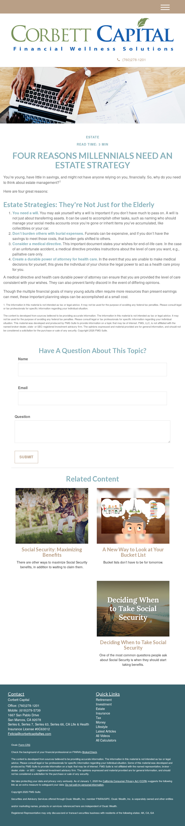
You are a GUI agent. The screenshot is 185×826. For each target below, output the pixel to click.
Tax (98, 717)
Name (23, 358)
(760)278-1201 (134, 59)
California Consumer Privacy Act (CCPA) (125, 781)
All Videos (103, 735)
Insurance (103, 713)
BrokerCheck (89, 752)
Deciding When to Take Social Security (133, 645)
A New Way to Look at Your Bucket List (133, 552)
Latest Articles (106, 731)
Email (23, 387)
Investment (104, 704)
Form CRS (24, 744)
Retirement (104, 699)
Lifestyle (102, 726)
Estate (100, 708)
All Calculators (106, 740)
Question (22, 416)
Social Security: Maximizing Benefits (52, 552)
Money (101, 722)
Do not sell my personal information (84, 784)
